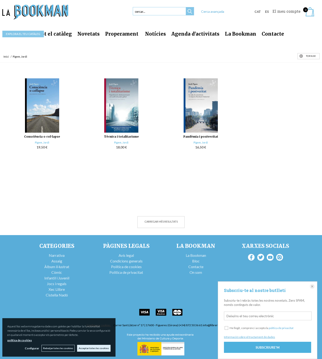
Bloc (196, 261)
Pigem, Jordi (42, 142)
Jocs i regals (56, 283)
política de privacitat (281, 328)
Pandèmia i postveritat (200, 136)
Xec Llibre (57, 289)
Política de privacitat (126, 272)
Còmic (56, 272)
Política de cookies (126, 266)
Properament (122, 34)
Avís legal (126, 255)
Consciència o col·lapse (42, 136)
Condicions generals (126, 261)
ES (267, 11)
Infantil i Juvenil (56, 278)
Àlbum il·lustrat (56, 266)
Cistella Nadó (57, 295)
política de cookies (19, 340)
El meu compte (286, 11)
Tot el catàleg (55, 34)
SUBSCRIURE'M (268, 347)
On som (196, 272)
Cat (258, 11)
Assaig (56, 261)
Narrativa (57, 255)
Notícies (155, 34)
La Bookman (240, 34)
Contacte (273, 34)
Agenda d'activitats (195, 34)
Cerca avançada (212, 11)
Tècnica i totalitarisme (121, 136)
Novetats (88, 34)
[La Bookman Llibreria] (35, 12)
